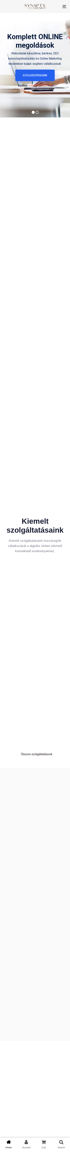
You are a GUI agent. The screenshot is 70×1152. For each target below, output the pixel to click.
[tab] (35, 870)
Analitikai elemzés (22, 889)
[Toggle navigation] (55, 6)
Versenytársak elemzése (27, 906)
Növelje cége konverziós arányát (27, 870)
